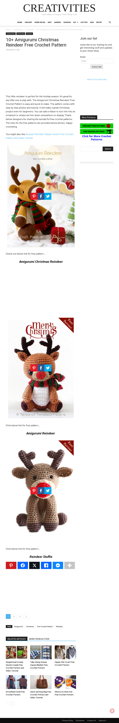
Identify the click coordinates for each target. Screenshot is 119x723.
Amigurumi (18, 626)
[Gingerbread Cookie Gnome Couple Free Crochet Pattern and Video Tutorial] (16, 652)
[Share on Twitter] (34, 565)
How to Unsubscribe (97, 79)
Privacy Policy (67, 720)
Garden (57, 22)
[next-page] (12, 703)
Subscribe (97, 66)
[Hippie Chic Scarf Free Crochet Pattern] (65, 652)
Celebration (18, 29)
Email (82, 56)
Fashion (67, 22)
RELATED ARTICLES (17, 639)
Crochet (28, 22)
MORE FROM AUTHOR (39, 639)
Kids (92, 22)
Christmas (30, 29)
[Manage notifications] (112, 711)
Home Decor (40, 22)
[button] (109, 22)
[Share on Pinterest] (11, 565)
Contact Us (91, 720)
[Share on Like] (46, 565)
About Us (102, 720)
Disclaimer (80, 720)
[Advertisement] (41, 74)
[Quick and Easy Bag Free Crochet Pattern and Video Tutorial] (41, 682)
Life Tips (84, 22)
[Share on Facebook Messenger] (58, 565)
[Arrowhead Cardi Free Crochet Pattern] (16, 682)
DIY (74, 22)
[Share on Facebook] (23, 565)
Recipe (99, 22)
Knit (50, 22)
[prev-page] (7, 703)
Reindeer (59, 626)
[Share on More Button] (69, 565)
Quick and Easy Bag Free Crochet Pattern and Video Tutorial (40, 695)
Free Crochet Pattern (45, 626)
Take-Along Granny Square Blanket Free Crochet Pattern (39, 665)
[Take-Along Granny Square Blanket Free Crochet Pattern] (41, 652)
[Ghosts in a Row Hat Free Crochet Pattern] (65, 682)
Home (19, 22)
